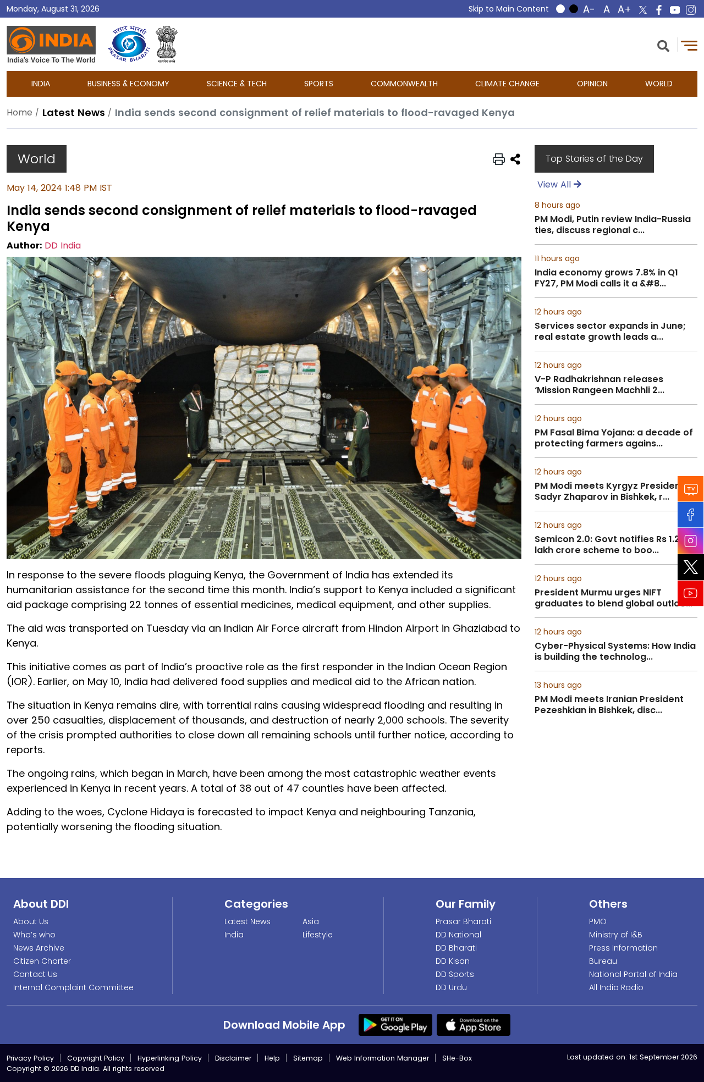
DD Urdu (451, 987)
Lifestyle (317, 934)
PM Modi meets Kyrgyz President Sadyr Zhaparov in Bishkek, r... (609, 492)
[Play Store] (395, 1023)
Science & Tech (237, 83)
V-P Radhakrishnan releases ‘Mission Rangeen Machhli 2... (599, 385)
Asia (310, 921)
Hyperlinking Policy (170, 1058)
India (40, 83)
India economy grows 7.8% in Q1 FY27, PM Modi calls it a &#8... (606, 278)
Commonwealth (404, 83)
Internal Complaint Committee (73, 987)
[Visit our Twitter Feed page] (691, 567)
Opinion (592, 83)
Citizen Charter (42, 961)
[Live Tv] (691, 489)
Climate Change (507, 83)
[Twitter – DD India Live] (643, 9)
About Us (30, 921)
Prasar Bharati (463, 921)
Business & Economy (128, 83)
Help (272, 1058)
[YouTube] (691, 593)
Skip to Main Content (509, 8)
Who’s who (34, 934)
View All (555, 184)
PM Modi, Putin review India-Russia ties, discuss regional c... (613, 225)
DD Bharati (456, 947)
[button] (663, 44)
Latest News (247, 921)
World (659, 83)
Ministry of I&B (615, 934)
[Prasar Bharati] (129, 44)
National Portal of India (633, 974)
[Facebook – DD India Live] (659, 9)
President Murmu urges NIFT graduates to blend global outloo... (613, 598)
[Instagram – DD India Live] (690, 9)
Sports (318, 83)
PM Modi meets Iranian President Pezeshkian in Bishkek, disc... (609, 705)
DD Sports (455, 974)
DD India (63, 245)
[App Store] (473, 1023)
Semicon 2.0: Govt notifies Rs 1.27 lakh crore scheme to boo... (610, 545)
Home (19, 112)
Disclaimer (233, 1058)
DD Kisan (453, 961)
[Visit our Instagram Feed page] (691, 541)
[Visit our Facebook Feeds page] (691, 515)
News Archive (38, 947)
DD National (458, 934)
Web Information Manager (382, 1058)
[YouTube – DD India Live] (674, 9)
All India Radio (616, 987)
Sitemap (308, 1058)
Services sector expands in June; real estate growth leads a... (610, 332)
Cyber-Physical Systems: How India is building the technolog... (615, 652)
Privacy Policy (30, 1058)
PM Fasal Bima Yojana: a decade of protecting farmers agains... (614, 438)
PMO (598, 921)
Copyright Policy (95, 1058)
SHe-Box (457, 1058)
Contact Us (35, 974)
